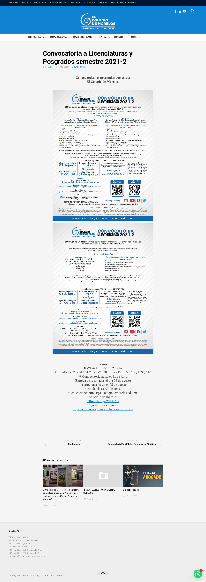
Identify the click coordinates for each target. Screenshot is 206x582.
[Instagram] (179, 11)
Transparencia (39, 3)
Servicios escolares (82, 37)
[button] (198, 574)
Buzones (133, 37)
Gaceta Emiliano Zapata (58, 3)
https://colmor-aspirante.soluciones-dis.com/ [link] (103, 409)
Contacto (118, 37)
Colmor (49, 67)
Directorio (13, 3)
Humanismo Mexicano (126, 3)
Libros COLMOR (89, 3)
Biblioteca (75, 3)
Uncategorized (79, 67)
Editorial (103, 37)
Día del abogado (131, 490)
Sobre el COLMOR (36, 37)
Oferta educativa (58, 37)
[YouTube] (184, 11)
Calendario (26, 3)
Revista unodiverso (106, 3)
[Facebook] (175, 11)
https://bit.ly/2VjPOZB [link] (103, 401)
